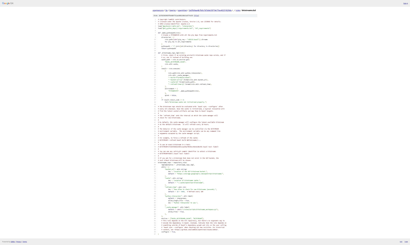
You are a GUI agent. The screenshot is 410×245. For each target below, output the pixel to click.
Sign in (405, 3)
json (406, 242)
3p (166, 10)
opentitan (182, 10)
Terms (24, 242)
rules (238, 10)
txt (401, 242)
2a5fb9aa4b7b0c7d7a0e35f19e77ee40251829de (210, 10)
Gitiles (13, 242)
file (196, 15)
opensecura (158, 10)
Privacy (18, 242)
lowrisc (172, 10)
